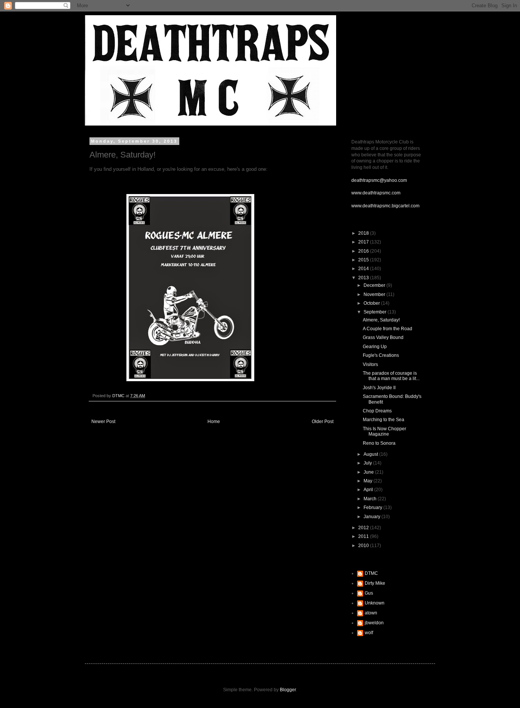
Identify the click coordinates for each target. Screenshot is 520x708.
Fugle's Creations (381, 355)
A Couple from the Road (387, 328)
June (369, 472)
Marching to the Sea (383, 419)
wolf (369, 632)
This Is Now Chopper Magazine (384, 431)
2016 (364, 251)
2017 (364, 242)
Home (213, 421)
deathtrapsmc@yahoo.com (379, 180)
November (375, 294)
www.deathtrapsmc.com (375, 193)
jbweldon (374, 622)
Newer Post (103, 421)
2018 (364, 233)
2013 (364, 277)
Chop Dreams (377, 411)
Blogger (288, 689)
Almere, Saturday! (381, 320)
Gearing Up (375, 346)
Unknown (374, 603)
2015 (364, 260)
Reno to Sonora (379, 443)
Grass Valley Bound (383, 337)
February (373, 507)
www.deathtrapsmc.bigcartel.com (385, 205)
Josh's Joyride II (379, 387)
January (372, 516)
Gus (369, 593)
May (368, 481)
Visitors (370, 364)
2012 (364, 527)
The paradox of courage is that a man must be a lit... (391, 376)
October (372, 303)
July (368, 463)
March (371, 498)
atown (371, 613)
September (376, 312)
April (369, 489)
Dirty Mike (375, 583)
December (375, 285)
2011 (364, 536)
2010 (364, 545)
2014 (364, 268)
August (371, 454)
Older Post (322, 421)
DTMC (371, 573)
